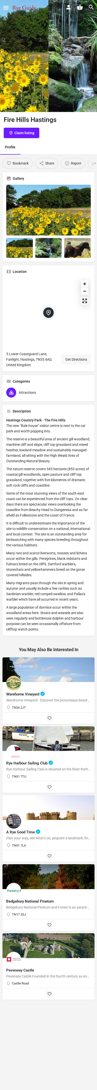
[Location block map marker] (48, 312)
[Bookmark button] (49, 718)
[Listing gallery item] (19, 248)
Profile (10, 147)
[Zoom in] (84, 283)
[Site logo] (25, 7)
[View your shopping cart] (80, 7)
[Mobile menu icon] (5, 7)
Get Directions (76, 359)
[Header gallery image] (24, 56)
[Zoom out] (84, 291)
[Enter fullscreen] (84, 300)
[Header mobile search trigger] (91, 7)
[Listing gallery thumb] (48, 210)
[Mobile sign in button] (68, 7)
